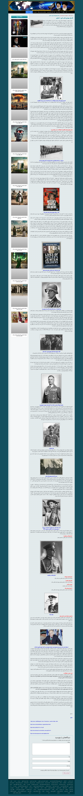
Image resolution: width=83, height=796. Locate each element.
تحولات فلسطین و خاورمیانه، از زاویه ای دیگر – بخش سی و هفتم (19, 309)
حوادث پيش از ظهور (25, 781)
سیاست (35, 789)
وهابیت (69, 793)
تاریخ (11, 784)
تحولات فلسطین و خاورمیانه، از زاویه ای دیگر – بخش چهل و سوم (19, 122)
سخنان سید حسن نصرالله (42, 12)
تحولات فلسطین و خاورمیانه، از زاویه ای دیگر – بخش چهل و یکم (19, 186)
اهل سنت (14, 786)
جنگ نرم (71, 786)
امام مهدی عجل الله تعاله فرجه (23, 786)
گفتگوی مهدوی (53, 791)
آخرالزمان (64, 782)
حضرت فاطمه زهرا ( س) (64, 786)
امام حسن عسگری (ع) (40, 782)
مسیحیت (47, 791)
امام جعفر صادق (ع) (55, 782)
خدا (10, 786)
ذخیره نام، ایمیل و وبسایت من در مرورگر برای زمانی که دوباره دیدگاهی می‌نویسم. (54, 770)
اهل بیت (28, 784)
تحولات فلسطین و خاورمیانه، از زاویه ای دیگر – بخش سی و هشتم (19, 281)
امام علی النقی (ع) (70, 784)
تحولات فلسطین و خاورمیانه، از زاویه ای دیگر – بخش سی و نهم (19, 250)
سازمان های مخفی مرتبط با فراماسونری (44, 789)
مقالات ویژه (58, 12)
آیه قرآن (65, 781)
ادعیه (15, 781)
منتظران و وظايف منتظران (17, 793)
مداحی (30, 793)
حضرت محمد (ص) (56, 786)
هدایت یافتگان (36, 787)
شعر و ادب (30, 787)
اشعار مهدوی (59, 787)
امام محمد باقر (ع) (62, 784)
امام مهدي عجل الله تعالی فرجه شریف (56, 781)
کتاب (48, 793)
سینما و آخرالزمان (29, 789)
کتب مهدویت (61, 789)
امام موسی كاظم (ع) (35, 784)
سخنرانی (58, 793)
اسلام (61, 782)
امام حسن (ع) (47, 782)
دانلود (11, 781)
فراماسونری (71, 789)
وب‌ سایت (68, 765)
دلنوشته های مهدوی (51, 787)
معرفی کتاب (17, 787)
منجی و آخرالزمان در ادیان (22, 791)
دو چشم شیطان (48, 786)
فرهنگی (66, 789)
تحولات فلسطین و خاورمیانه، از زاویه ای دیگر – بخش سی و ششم (19, 335)
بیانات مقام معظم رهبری (51, 12)
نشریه (57, 789)
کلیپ (39, 793)
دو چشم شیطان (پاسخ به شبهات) (38, 786)
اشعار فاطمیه (71, 787)
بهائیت (24, 784)
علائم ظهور (71, 791)
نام (69, 756)
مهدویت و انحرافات (13, 791)
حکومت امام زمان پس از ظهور (43, 781)
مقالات (69, 15)
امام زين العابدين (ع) (19, 782)
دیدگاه (68, 742)
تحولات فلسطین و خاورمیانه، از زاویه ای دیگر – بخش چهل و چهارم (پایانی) (19, 91)
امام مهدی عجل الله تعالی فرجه (45, 784)
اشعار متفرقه (65, 787)
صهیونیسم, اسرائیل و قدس (64, 15)
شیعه (42, 787)
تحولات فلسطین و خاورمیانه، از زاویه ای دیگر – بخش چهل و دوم (19, 154)
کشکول (26, 787)
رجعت (19, 781)
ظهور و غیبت (12, 789)
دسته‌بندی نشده (70, 782)
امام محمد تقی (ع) (54, 784)
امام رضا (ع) (26, 782)
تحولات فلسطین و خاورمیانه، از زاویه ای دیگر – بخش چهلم (19, 218)
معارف (43, 791)
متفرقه (22, 787)
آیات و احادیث (70, 781)
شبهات (45, 787)
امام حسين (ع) (32, 782)
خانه (66, 12)
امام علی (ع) (12, 782)
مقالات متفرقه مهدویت (37, 791)
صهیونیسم (12, 787)
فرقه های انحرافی (60, 791)
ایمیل (69, 761)
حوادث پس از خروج (33, 781)
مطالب (63, 12)
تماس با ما (35, 12)
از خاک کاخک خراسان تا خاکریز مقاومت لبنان (19, 59)
